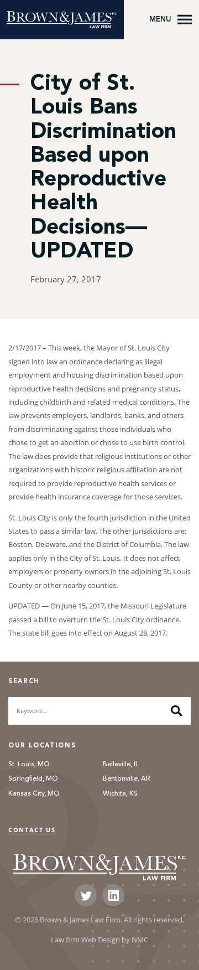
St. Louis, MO (29, 764)
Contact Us (31, 829)
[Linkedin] (113, 895)
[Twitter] (86, 895)
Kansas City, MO (34, 794)
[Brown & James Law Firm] (62, 19)
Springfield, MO (33, 779)
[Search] (177, 711)
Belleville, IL (121, 764)
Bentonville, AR (126, 779)
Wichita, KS (120, 794)
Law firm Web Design (85, 940)
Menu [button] (160, 19)
